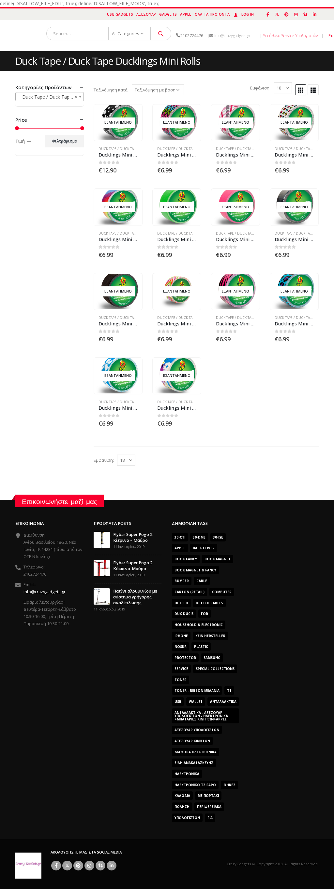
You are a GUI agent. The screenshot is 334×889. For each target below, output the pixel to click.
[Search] (161, 33)
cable (201, 581)
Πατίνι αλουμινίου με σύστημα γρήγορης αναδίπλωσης (135, 597)
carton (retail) (190, 592)
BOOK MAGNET (218, 559)
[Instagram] (296, 14)
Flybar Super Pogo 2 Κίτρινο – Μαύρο (132, 537)
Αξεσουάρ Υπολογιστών (197, 730)
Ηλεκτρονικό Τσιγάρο (195, 785)
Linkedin (111, 865)
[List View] (313, 89)
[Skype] (305, 14)
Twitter (67, 865)
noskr (181, 646)
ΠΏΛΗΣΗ (182, 806)
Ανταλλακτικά (223, 701)
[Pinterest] (286, 14)
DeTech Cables (209, 603)
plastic (201, 646)
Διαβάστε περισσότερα (131, 115)
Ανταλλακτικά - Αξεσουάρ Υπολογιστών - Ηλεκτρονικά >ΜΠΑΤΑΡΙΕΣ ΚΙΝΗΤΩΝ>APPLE (201, 715)
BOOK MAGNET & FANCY (195, 570)
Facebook (56, 865)
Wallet (196, 701)
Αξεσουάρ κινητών (192, 741)
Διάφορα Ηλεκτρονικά (196, 752)
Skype (100, 865)
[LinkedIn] (314, 14)
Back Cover (204, 548)
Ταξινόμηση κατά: (111, 90)
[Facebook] (268, 14)
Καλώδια (182, 795)
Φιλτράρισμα (64, 141)
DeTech (181, 603)
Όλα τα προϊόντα (212, 14)
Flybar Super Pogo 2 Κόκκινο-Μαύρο (132, 565)
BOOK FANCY (186, 559)
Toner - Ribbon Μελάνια (197, 690)
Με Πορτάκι (208, 795)
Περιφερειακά (209, 806)
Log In (247, 14)
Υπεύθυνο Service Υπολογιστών (290, 35)
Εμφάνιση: (260, 88)
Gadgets (168, 14)
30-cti (180, 537)
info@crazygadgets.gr (44, 592)
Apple (185, 14)
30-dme (199, 537)
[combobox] (49, 96)
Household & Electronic (199, 624)
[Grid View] (300, 89)
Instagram (89, 865)
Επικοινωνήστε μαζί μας (59, 501)
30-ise (218, 537)
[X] (277, 14)
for (204, 613)
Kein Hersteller (210, 636)
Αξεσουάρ (146, 14)
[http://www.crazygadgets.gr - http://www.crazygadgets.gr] (28, 865)
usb (178, 701)
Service (181, 668)
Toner (181, 679)
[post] (102, 539)
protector (185, 657)
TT (229, 690)
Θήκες (229, 785)
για (210, 817)
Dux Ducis (184, 613)
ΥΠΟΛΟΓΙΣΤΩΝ (187, 817)
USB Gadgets (120, 14)
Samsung (212, 657)
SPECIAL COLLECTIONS (215, 668)
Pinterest (78, 865)
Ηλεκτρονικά (187, 774)
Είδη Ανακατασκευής (194, 762)
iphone (181, 636)
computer (222, 592)
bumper (182, 581)
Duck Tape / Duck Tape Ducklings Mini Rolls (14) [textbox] (51, 97)
